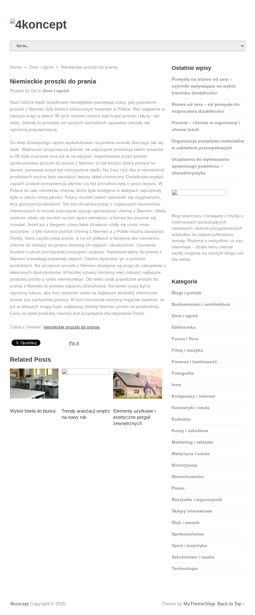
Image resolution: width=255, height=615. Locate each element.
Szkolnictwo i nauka (193, 556)
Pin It (74, 343)
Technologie (185, 568)
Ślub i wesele (186, 522)
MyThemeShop (199, 603)
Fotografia (183, 373)
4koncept (19, 603)
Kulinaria (181, 419)
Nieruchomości (188, 476)
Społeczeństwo (188, 533)
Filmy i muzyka (187, 350)
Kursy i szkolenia (190, 430)
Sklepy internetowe (192, 511)
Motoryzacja (184, 465)
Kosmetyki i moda (191, 407)
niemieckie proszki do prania (72, 326)
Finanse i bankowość (194, 361)
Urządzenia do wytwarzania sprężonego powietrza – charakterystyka (200, 166)
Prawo (178, 488)
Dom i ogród (56, 90)
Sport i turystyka (189, 545)
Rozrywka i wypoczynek (197, 499)
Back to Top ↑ (231, 603)
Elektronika (184, 327)
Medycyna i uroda (191, 453)
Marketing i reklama (192, 442)
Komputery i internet (193, 396)
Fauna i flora (185, 338)
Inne (176, 384)
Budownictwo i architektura (201, 304)
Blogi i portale (187, 292)
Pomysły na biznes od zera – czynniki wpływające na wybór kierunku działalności (204, 86)
